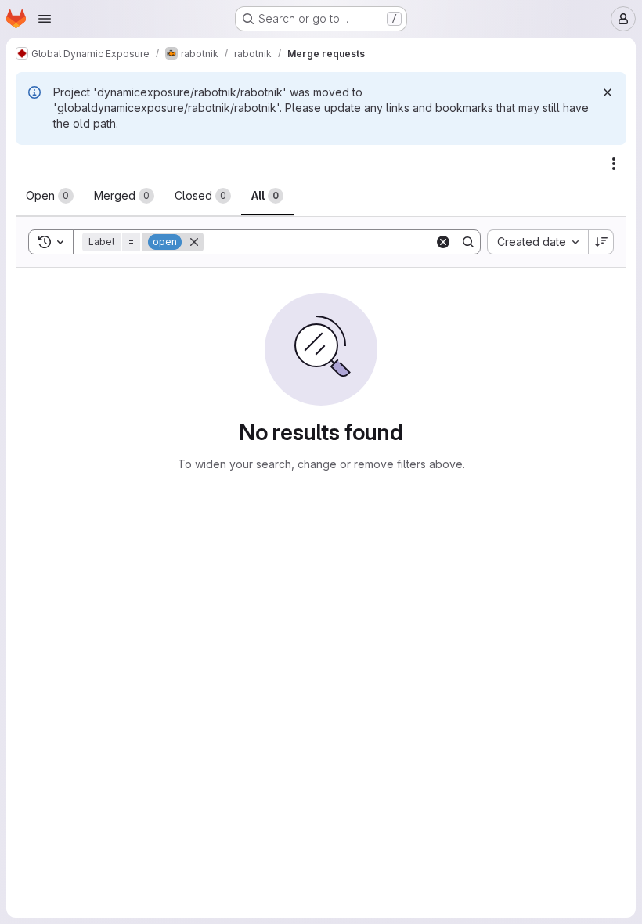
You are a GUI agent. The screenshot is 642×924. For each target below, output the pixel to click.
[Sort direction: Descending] (601, 241)
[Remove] (194, 242)
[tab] (50, 195)
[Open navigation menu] (44, 18)
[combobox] (537, 241)
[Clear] (443, 242)
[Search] (468, 241)
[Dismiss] (607, 92)
